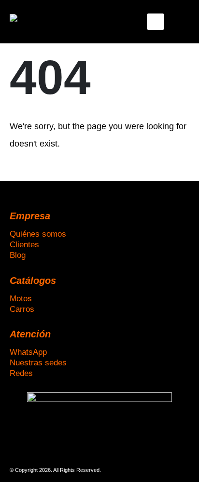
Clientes (24, 244)
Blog (18, 255)
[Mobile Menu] (155, 21)
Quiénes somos (38, 234)
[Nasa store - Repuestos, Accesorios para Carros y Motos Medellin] (36, 21)
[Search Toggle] (181, 21)
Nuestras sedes (38, 362)
